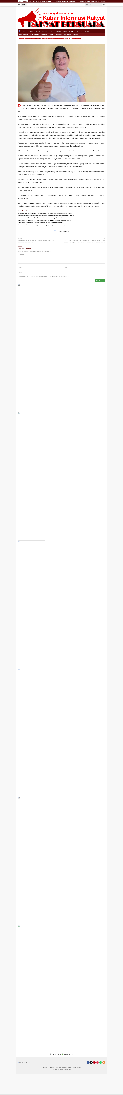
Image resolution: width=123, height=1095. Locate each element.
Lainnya (87, 31)
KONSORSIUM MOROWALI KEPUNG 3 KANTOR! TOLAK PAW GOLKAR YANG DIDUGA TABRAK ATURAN (45, 213)
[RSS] (103, 1062)
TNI (81, 31)
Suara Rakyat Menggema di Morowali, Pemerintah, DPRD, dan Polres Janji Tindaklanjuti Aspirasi (44, 220)
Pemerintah (58, 31)
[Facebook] (88, 1062)
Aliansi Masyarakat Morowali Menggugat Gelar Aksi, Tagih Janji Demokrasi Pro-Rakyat (42, 225)
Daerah (31, 31)
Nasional (37, 31)
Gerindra (75, 34)
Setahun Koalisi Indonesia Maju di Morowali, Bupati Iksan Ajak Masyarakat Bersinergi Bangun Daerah (46, 215)
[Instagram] (97, 1062)
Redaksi (45, 1067)
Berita (24, 31)
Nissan (51, 34)
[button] (100, 4)
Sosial (65, 31)
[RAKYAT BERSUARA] (61, 17)
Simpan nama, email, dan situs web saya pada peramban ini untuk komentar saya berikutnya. (44, 276)
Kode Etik (51, 1067)
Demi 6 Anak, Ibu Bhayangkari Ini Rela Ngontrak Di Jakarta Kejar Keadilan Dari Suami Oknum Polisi (58, 1)
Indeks (24, 4)
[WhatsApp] (100, 1062)
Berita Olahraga (34, 34)
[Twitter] (91, 1062)
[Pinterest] (94, 1062)
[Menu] (19, 4)
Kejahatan (44, 34)
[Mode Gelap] (104, 4)
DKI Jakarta (67, 34)
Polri (77, 31)
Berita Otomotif (23, 34)
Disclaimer (68, 1067)
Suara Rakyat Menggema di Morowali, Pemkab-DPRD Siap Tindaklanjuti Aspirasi (40, 222)
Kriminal (44, 31)
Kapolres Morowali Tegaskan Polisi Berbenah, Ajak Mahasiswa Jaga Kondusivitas (40, 218)
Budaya (71, 31)
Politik (50, 31)
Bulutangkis (59, 34)
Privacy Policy (60, 1067)
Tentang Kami (77, 1067)
